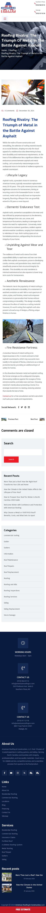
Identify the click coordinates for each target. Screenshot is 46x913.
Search (8, 443)
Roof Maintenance (11, 560)
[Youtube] (11, 773)
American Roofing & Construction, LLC (30, 905)
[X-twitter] (24, 773)
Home (4, 50)
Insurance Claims (8, 837)
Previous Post (13, 419)
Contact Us (6, 812)
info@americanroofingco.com (23, 684)
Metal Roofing (7, 848)
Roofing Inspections (12, 591)
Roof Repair (6, 852)
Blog (4, 805)
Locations (5, 801)
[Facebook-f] (4, 773)
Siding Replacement (12, 609)
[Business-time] (31, 773)
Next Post (34, 419)
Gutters (7, 548)
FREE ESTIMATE (23, 909)
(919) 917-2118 (40, 13)
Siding (6, 603)
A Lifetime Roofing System (12, 845)
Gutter (6, 542)
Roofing (13, 50)
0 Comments (9, 111)
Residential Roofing (9, 794)
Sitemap (5, 816)
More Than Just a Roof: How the (29, 875)
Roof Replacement (11, 572)
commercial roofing (11, 536)
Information (8, 554)
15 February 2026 (29, 879)
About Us (5, 790)
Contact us (7, 396)
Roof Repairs (9, 566)
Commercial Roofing (10, 798)
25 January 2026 (29, 891)
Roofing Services (10, 597)
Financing (5, 809)
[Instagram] (18, 773)
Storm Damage (9, 615)
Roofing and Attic (10, 585)
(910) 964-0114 (40, 5)
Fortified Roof (7, 841)
